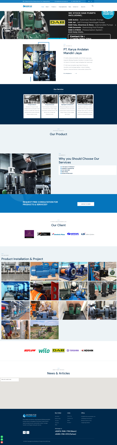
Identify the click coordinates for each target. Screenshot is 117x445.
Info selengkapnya (67, 73)
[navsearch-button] (92, 6)
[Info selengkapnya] (76, 73)
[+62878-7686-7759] (71, 1)
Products (54, 6)
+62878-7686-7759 (76, 1)
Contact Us (75, 6)
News (70, 6)
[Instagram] (91, 1)
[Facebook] (89, 1)
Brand (47, 6)
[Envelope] (2, 442)
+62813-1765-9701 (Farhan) (65, 434)
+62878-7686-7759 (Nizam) (65, 431)
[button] (1, 25)
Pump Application (63, 6)
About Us (83, 6)
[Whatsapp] (2, 437)
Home (42, 6)
